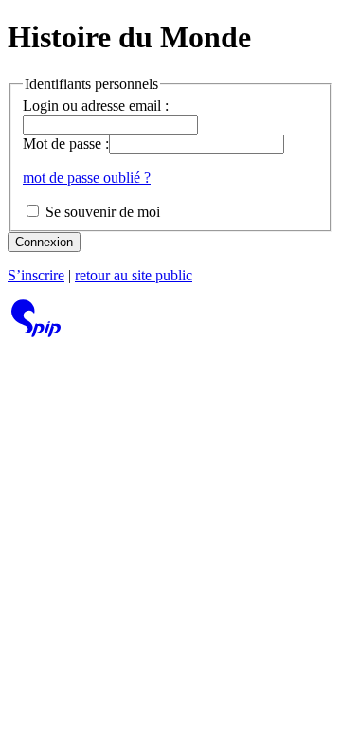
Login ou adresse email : (96, 106)
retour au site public (133, 275)
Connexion (44, 242)
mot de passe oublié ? (87, 178)
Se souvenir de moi (101, 212)
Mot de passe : (66, 143)
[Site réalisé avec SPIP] (36, 332)
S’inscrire (36, 275)
